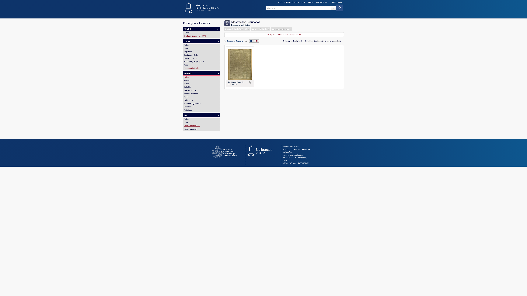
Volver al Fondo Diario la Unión (291, 2)
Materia (188, 73)
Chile (186, 48)
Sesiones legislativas (192, 104)
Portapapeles (339, 8)
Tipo (186, 115)
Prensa (186, 84)
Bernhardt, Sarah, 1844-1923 (195, 36)
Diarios (186, 122)
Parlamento (188, 100)
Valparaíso (188, 52)
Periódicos (188, 110)
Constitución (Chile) (191, 68)
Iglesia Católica (190, 90)
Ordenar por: (287, 41)
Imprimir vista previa (235, 41)
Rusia (186, 65)
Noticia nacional (190, 129)
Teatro (186, 97)
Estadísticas (189, 107)
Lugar (187, 41)
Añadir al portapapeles (250, 82)
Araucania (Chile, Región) (194, 62)
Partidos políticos (191, 94)
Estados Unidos (190, 58)
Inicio (310, 2)
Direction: (309, 41)
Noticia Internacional (192, 126)
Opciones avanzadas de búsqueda (284, 35)
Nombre (188, 28)
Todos (186, 33)
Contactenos (321, 2)
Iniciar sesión (336, 2)
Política (187, 80)
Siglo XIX (187, 87)
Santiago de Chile (191, 55)
